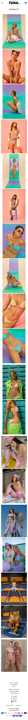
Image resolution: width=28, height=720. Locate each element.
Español (18, 705)
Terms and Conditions (14, 691)
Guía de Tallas (14, 684)
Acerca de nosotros (14, 682)
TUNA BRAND (16, 708)
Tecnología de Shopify (14, 710)
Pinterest (15, 698)
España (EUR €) (9, 705)
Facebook (14, 696)
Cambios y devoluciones (14, 689)
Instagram (14, 699)
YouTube (15, 701)
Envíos (14, 686)
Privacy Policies (14, 693)
